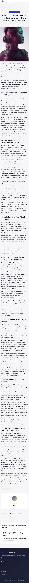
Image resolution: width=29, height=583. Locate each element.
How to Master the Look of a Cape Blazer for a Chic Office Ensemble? (14, 539)
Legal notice (4, 571)
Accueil (3, 7)
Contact (3, 574)
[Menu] (26, 1)
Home (2, 564)
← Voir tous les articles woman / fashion (11, 513)
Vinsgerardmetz (10, 552)
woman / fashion (9, 7)
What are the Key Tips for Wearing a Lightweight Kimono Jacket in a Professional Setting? (14, 534)
